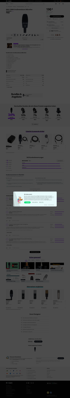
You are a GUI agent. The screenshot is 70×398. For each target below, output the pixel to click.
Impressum (45, 204)
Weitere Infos (41, 202)
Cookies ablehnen (35, 202)
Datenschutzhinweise (51, 204)
